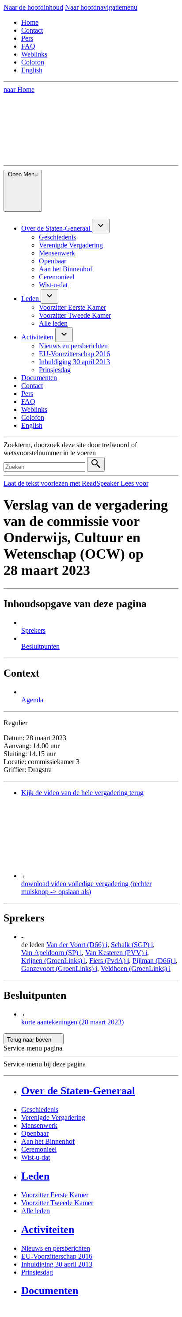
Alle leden (35, 1210)
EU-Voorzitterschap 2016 (56, 1256)
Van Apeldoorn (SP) (51, 952)
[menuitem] (56, 228)
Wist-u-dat (35, 1157)
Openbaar (35, 1133)
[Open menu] (101, 226)
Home (29, 22)
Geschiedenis (39, 1109)
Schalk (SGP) (132, 944)
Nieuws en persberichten (55, 1248)
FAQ (28, 46)
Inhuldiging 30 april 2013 (56, 1264)
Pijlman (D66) (154, 960)
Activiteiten (47, 1229)
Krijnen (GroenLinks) (53, 960)
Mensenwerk (39, 1125)
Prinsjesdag (37, 1272)
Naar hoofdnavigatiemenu (101, 7)
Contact (32, 30)
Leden (35, 1176)
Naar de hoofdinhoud (33, 7)
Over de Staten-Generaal (78, 1090)
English (31, 70)
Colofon (32, 62)
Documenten (49, 1290)
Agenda (32, 700)
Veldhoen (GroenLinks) (136, 968)
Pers (27, 38)
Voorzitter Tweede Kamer (57, 1203)
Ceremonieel (39, 1149)
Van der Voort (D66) (76, 944)
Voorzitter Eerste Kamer (54, 1195)
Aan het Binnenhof (48, 1141)
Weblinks (34, 54)
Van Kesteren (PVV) (116, 952)
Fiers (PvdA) (109, 960)
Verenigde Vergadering (53, 1117)
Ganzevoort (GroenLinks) (59, 968)
